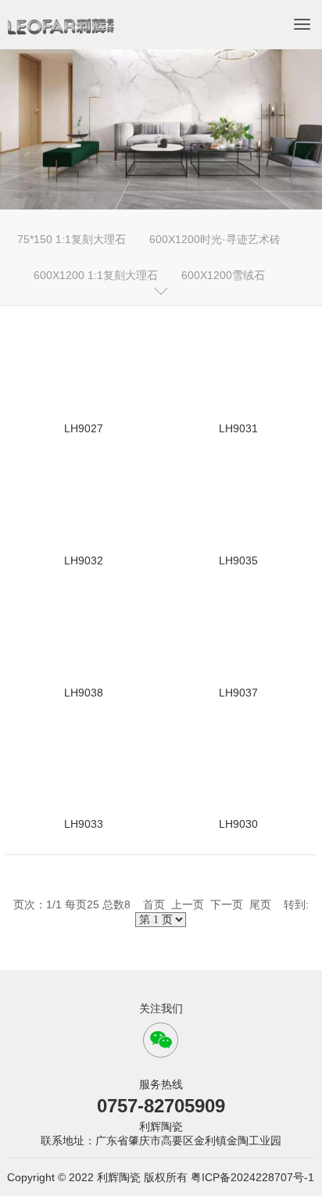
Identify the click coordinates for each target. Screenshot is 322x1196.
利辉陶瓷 (161, 1126)
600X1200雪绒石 (223, 275)
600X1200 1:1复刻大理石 (96, 275)
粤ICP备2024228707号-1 (252, 1177)
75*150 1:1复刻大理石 (71, 239)
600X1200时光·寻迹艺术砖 (215, 239)
